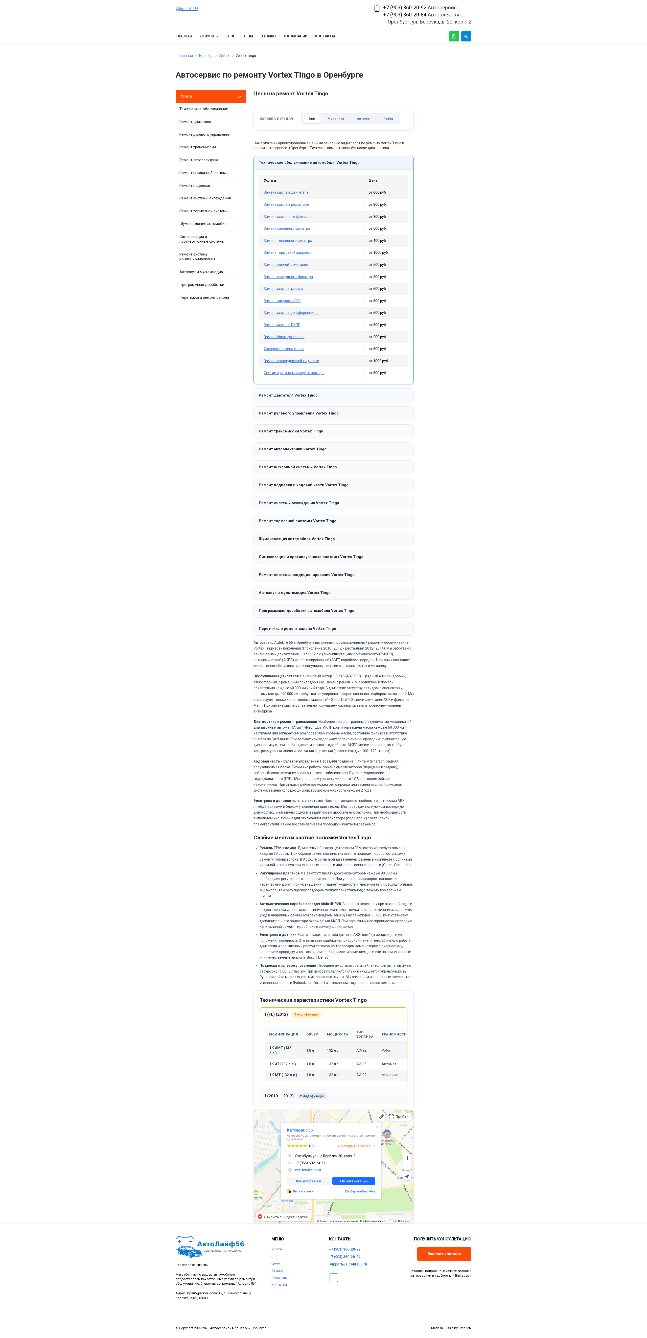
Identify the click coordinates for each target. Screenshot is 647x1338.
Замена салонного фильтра (287, 228)
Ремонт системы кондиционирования (197, 257)
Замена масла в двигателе (286, 192)
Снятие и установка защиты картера (294, 373)
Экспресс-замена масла (284, 349)
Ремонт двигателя (195, 121)
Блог (275, 1256)
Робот (388, 119)
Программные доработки (201, 284)
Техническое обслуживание (203, 109)
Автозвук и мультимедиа (201, 272)
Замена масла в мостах (283, 289)
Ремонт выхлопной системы (203, 172)
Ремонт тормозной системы (203, 211)
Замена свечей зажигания (286, 265)
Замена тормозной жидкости (288, 252)
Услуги (276, 1249)
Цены (275, 1263)
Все (312, 119)
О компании (280, 1278)
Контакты (279, 1285)
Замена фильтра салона (284, 337)
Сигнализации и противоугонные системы (201, 239)
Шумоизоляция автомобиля (203, 223)
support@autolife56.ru (348, 1264)
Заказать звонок (444, 1254)
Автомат (364, 119)
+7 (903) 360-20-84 (404, 15)
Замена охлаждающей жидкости (291, 361)
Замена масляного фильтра (287, 217)
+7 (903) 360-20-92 (404, 8)
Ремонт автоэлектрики (199, 160)
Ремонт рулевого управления (204, 134)
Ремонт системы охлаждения (205, 198)
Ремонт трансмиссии (197, 147)
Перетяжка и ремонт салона (204, 297)
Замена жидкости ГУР (282, 301)
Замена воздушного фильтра (288, 277)
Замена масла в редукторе (286, 204)
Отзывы (277, 1271)
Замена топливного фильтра (288, 241)
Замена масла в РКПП (282, 325)
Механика (336, 119)
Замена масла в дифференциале (291, 313)
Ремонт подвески (194, 185)
